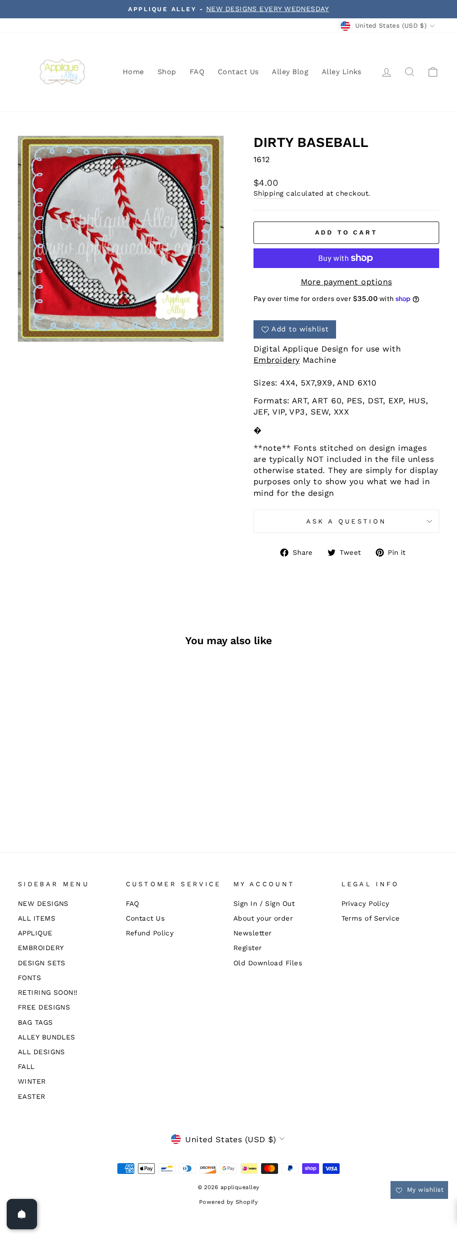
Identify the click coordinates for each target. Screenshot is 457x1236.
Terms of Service (370, 918)
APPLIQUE (35, 933)
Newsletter (252, 933)
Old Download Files (267, 963)
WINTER (32, 1081)
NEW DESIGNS (43, 904)
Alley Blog (290, 71)
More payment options (346, 281)
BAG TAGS (35, 1022)
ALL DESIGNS (41, 1052)
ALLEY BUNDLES (46, 1037)
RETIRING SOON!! (48, 993)
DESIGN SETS (42, 963)
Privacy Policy (365, 904)
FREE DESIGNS (44, 1007)
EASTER (32, 1097)
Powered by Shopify (228, 1201)
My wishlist (424, 1189)
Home (133, 71)
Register (247, 948)
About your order (263, 918)
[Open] (22, 1214)
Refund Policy (150, 933)
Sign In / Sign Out (264, 904)
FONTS (29, 978)
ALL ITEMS (36, 918)
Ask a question (346, 521)
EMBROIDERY (41, 948)
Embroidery (276, 360)
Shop (167, 71)
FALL (26, 1067)
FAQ (197, 71)
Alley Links (341, 71)
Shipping (268, 193)
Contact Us (238, 71)
